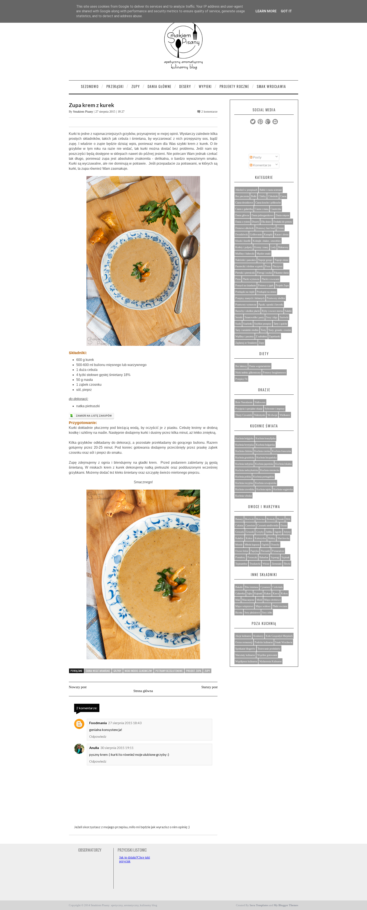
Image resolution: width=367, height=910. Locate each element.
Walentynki (259, 415)
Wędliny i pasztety (244, 336)
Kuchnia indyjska (244, 463)
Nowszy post (77, 687)
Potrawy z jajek (266, 285)
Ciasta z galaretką (244, 209)
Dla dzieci (266, 221)
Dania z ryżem (242, 221)
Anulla (94, 748)
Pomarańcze (278, 551)
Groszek (239, 531)
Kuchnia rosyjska (244, 483)
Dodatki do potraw (282, 221)
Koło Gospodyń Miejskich (279, 635)
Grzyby (117, 671)
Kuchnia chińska (243, 451)
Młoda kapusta (252, 544)
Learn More (266, 11)
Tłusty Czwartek (243, 415)
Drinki (280, 228)
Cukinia (239, 525)
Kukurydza (260, 538)
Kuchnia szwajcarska (265, 483)
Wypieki (205, 86)
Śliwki (287, 563)
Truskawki (255, 563)
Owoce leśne (241, 551)
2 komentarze (209, 111)
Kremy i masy (261, 247)
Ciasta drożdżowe (244, 202)
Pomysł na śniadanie (245, 285)
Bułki (254, 196)
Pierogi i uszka (264, 272)
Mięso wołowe (263, 606)
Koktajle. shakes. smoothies (267, 240)
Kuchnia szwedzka (244, 489)
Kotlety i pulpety (243, 247)
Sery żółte (267, 612)
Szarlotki (247, 323)
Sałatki (288, 310)
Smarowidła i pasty (254, 317)
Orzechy (275, 544)
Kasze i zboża (281, 234)
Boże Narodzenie (244, 402)
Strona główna (143, 691)
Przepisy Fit (241, 378)
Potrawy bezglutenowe (169, 671)
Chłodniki (273, 196)
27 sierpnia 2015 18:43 (124, 723)
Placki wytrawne (251, 279)
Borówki (249, 519)
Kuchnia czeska (262, 451)
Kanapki (268, 234)
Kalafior (239, 538)
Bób (288, 519)
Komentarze (261, 165)
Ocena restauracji (244, 642)
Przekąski (115, 86)
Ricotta (238, 612)
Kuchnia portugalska (263, 476)
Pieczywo (277, 266)
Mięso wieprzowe (244, 606)
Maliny (271, 538)
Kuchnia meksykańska (246, 470)
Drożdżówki (241, 234)
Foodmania (98, 723)
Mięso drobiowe (272, 599)
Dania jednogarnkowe (262, 215)
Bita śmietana (251, 587)
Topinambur (241, 563)
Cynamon (265, 587)
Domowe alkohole (244, 228)
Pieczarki (265, 551)
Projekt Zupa (193, 671)
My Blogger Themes (286, 905)
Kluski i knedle (243, 240)
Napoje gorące (265, 260)
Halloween (260, 402)
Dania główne (242, 215)
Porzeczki (252, 557)
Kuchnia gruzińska (244, 457)
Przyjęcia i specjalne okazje (249, 408)
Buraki (280, 519)
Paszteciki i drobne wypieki (249, 266)
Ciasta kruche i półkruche (268, 202)
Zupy (135, 86)
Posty (256, 157)
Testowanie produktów (269, 648)
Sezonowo (90, 86)
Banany (239, 519)
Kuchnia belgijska (244, 438)
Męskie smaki (264, 253)
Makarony (283, 247)
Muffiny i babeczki (244, 253)
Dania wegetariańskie (98, 671)
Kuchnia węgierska (283, 489)
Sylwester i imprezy (275, 408)
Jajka (249, 593)
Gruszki (250, 531)
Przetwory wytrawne (245, 304)
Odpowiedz (97, 736)
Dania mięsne (282, 215)
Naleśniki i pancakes (245, 260)
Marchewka (283, 538)
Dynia (284, 525)
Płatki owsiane (280, 606)
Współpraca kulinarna (246, 661)
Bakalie (239, 587)
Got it (286, 11)
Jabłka (269, 531)
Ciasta (283, 196)
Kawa (276, 593)
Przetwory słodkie (276, 298)
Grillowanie (256, 234)
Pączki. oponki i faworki (270, 304)
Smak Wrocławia (271, 86)
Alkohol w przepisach (246, 189)
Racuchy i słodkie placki (247, 310)
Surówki (284, 317)
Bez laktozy (241, 366)
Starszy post (209, 687)
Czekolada (277, 587)
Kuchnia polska (243, 476)
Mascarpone (248, 599)
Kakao (267, 593)
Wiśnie (266, 563)
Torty (263, 330)
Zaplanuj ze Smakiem (246, 342)
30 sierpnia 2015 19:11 (117, 748)
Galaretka (240, 593)
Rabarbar (263, 557)
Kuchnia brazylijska (265, 438)
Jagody (278, 531)
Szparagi (275, 557)
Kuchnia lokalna (283, 463)
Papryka (254, 551)
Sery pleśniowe (252, 612)
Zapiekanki (274, 336)
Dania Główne (159, 86)
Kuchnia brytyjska (244, 444)
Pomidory (240, 557)
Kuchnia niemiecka (269, 470)
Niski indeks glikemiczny (138, 671)
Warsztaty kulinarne (245, 655)
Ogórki (265, 544)
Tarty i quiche (280, 323)
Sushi (238, 323)
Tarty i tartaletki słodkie (247, 330)
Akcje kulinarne (243, 635)
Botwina (260, 519)
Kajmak (258, 593)
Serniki (239, 317)
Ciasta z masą (261, 209)
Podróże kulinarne (264, 642)
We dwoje (272, 415)
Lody (273, 247)
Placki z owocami (270, 279)
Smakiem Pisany (83, 111)
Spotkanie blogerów (245, 648)
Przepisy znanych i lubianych (250, 298)
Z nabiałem (261, 336)
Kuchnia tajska (263, 489)
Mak (237, 599)
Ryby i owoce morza (272, 310)
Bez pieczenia (242, 196)
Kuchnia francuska (281, 451)
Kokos (249, 538)
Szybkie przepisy (262, 323)
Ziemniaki (277, 563)
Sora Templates (259, 905)
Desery (185, 86)
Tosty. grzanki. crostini (279, 330)
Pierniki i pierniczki (245, 272)
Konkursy (258, 635)
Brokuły (271, 519)
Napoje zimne (281, 260)
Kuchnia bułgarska (265, 444)
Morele (239, 544)
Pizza (238, 279)
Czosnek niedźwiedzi (267, 525)
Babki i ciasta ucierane (271, 189)
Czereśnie (250, 525)
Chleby (262, 196)
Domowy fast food (265, 228)
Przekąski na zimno (266, 291)
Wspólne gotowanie (267, 655)
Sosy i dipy (272, 317)
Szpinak (285, 557)
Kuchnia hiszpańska (266, 457)
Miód (259, 599)
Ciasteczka (276, 209)
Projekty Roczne (234, 86)
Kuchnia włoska (243, 495)
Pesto (268, 266)
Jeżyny (287, 531)
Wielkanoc (284, 415)
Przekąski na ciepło (245, 291)
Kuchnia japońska (264, 463)
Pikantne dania (281, 272)
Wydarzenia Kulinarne (270, 661)
